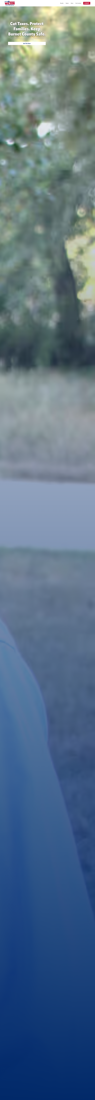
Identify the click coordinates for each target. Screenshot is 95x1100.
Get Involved (78, 3)
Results (61, 3)
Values (67, 3)
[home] (10, 3)
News (72, 3)
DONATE (86, 3)
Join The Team (27, 43)
